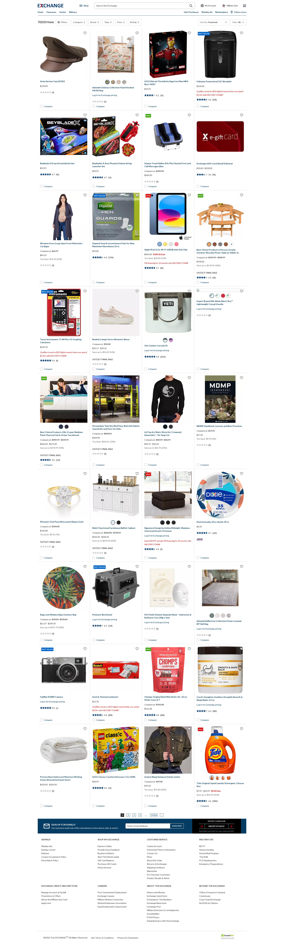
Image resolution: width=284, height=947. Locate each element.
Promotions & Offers (51, 896)
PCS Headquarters (208, 860)
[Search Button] (190, 5)
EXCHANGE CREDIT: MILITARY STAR (59, 886)
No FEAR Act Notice (208, 903)
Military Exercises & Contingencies (163, 910)
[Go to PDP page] (63, 54)
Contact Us (152, 853)
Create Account (154, 846)
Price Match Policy (49, 860)
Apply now (46, 903)
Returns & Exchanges (157, 864)
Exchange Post (154, 906)
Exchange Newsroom (156, 903)
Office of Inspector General (212, 892)
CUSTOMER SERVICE (157, 839)
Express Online (105, 846)
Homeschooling (206, 849)
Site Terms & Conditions (102, 937)
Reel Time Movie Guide (108, 857)
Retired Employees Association (112, 903)
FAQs (149, 857)
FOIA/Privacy (153, 917)
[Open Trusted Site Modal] (228, 936)
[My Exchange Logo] (56, 5)
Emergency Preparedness (211, 864)
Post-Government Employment (112, 892)
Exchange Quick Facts (157, 896)
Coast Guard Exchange (210, 899)
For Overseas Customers (158, 874)
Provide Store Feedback (109, 849)
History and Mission (156, 892)
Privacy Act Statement (127, 937)
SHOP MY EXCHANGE (108, 839)
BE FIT (202, 846)
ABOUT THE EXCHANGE (159, 886)
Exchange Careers (106, 896)
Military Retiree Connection (110, 899)
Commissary (204, 896)
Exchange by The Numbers (159, 899)
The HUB (203, 857)
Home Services (104, 867)
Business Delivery (106, 853)
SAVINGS (45, 839)
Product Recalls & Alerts (158, 878)
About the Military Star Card (54, 899)
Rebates (45, 853)
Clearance (51, 12)
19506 (154, 815)
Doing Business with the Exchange (163, 921)
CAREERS (102, 886)
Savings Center (48, 849)
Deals (40, 12)
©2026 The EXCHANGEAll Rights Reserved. (65, 937)
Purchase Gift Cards (107, 864)
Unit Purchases (191, 12)
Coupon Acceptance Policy (53, 857)
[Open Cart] (244, 5)
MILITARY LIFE (206, 839)
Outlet (62, 12)
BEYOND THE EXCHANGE (212, 886)
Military (73, 12)
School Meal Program (209, 853)
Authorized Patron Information (161, 849)
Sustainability (153, 913)
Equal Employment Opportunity (112, 906)
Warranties (152, 871)
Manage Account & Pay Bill (53, 892)
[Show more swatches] (231, 244)
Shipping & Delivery (156, 867)
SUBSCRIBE (177, 826)
